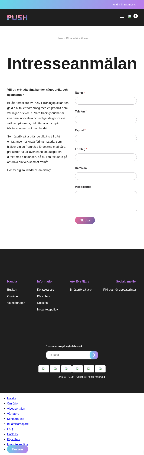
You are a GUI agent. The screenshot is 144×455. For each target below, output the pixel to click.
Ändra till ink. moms (124, 4)
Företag (81, 149)
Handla (12, 281)
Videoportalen (16, 303)
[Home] (17, 17)
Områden (13, 296)
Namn (80, 92)
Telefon (81, 111)
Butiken (12, 289)
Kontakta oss (45, 289)
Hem (60, 38)
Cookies (42, 303)
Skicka (85, 220)
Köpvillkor (43, 296)
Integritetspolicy (47, 309)
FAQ (10, 429)
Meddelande (83, 186)
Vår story (13, 413)
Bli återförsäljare (80, 289)
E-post (80, 130)
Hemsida (81, 168)
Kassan (17, 449)
